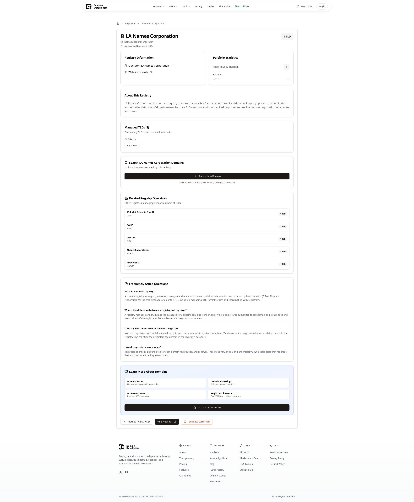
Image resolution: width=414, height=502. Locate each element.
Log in (322, 6)
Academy (214, 452)
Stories (210, 6)
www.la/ (144, 72)
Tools (185, 6)
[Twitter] (120, 472)
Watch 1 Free (242, 6)
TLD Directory (217, 469)
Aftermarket (224, 6)
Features (157, 6)
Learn (172, 6)
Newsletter (215, 481)
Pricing (183, 463)
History (198, 6)
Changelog (185, 475)
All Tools (244, 452)
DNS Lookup (246, 463)
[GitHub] (126, 472)
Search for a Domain (210, 176)
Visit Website (164, 421)
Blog (212, 463)
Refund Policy (277, 463)
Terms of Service (279, 452)
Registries (130, 23)
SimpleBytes (279, 496)
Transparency (186, 458)
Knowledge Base (219, 458)
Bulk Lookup (246, 469)
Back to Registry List (139, 421)
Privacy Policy (277, 458)
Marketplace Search (250, 458)
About (182, 452)
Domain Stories (218, 475)
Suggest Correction (199, 421)
